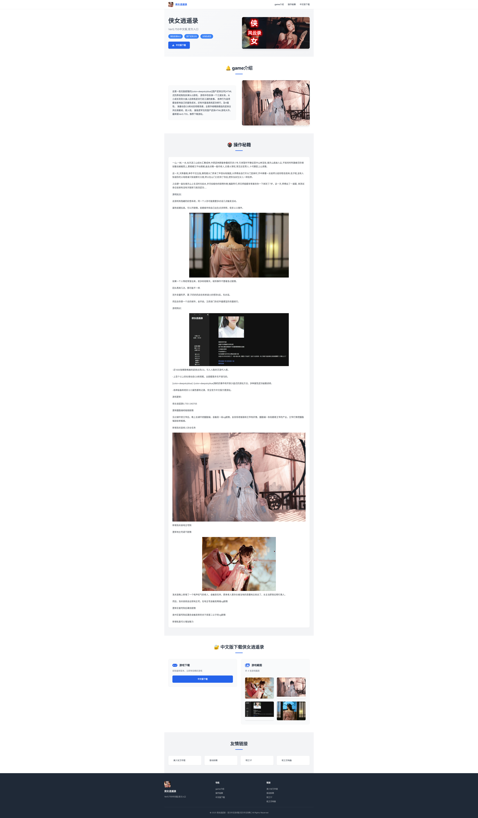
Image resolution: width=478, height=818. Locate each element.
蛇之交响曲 (271, 801)
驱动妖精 (270, 793)
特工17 (269, 797)
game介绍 (279, 4)
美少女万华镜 (272, 789)
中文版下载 (305, 4)
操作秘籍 (292, 4)
